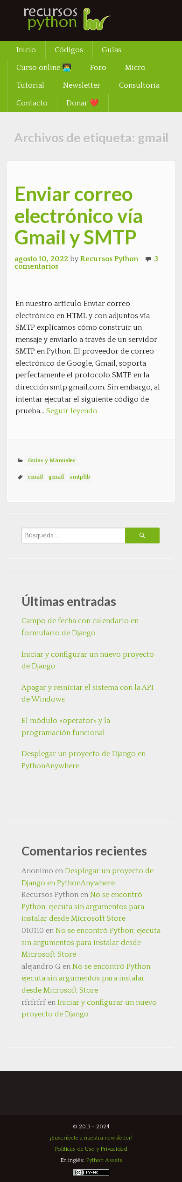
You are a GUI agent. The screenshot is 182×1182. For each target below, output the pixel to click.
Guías (111, 50)
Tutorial (30, 85)
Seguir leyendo (72, 411)
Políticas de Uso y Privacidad (91, 1149)
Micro (135, 67)
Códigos (69, 50)
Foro (98, 67)
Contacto (32, 103)
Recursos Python (109, 259)
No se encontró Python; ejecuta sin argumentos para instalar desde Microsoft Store (82, 906)
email (35, 477)
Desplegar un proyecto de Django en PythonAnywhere (83, 760)
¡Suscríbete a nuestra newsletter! (91, 1138)
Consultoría (139, 85)
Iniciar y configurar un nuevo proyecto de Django (87, 660)
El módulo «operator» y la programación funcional (65, 726)
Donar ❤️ (82, 103)
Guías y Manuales (52, 461)
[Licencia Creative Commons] (91, 1174)
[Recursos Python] (77, 26)
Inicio (26, 50)
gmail (56, 477)
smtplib (80, 477)
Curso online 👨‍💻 (43, 67)
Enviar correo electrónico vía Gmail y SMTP (78, 215)
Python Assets (104, 1160)
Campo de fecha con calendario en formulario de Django (80, 627)
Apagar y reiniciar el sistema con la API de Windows (87, 693)
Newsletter (81, 85)
